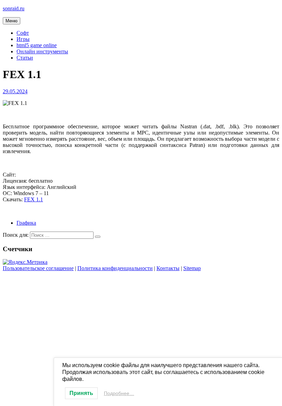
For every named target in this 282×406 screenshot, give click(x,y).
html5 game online (37, 45)
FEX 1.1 (33, 199)
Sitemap (192, 268)
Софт (23, 33)
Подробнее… (119, 393)
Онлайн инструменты (42, 51)
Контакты (168, 268)
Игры (23, 39)
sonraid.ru (13, 8)
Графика (26, 223)
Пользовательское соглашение (38, 268)
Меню (12, 20)
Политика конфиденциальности (115, 268)
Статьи (25, 58)
